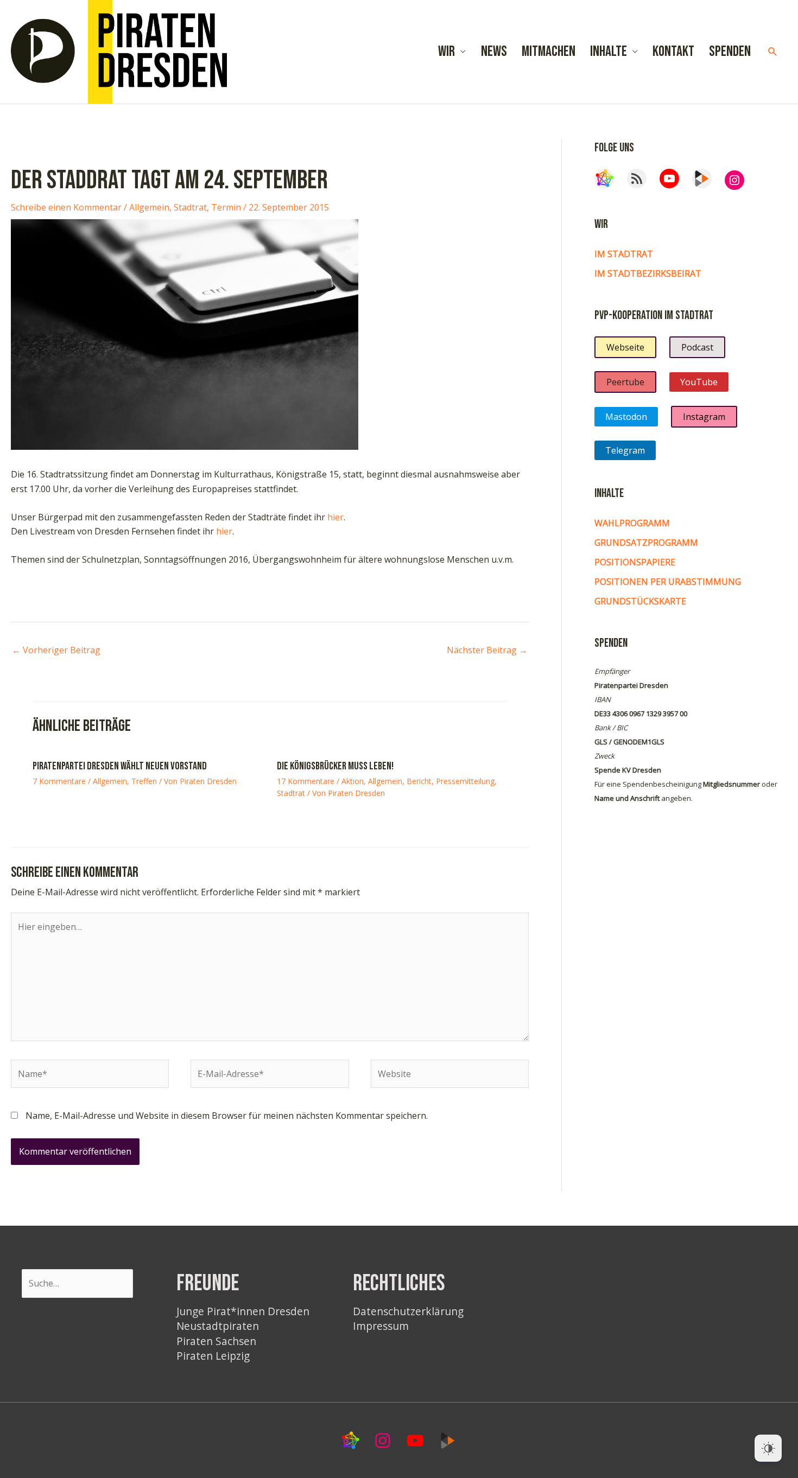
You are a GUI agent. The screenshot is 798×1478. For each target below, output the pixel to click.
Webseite (625, 347)
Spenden (730, 51)
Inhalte (608, 51)
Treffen (144, 781)
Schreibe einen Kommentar (66, 207)
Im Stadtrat (623, 254)
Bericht (419, 781)
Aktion (352, 781)
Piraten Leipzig (213, 1355)
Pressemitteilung (465, 781)
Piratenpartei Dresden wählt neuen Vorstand (120, 766)
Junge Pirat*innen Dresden (242, 1311)
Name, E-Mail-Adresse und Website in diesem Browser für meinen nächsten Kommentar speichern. (227, 1116)
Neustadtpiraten (217, 1325)
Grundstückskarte (640, 601)
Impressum (381, 1325)
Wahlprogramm (632, 523)
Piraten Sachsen (216, 1341)
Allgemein (149, 207)
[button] (772, 52)
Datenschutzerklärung (408, 1311)
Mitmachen (548, 51)
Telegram (625, 450)
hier (335, 517)
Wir (446, 51)
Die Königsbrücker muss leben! (335, 766)
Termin (226, 207)
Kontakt (673, 51)
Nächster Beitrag (487, 650)
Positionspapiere (634, 562)
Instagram (704, 417)
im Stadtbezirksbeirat (647, 273)
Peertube (625, 382)
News (494, 51)
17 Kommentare (305, 781)
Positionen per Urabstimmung (667, 582)
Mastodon (626, 417)
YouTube (699, 382)
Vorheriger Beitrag (56, 650)
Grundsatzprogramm (646, 543)
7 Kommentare (59, 781)
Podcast (697, 347)
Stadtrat (190, 207)
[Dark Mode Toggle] (768, 1448)
